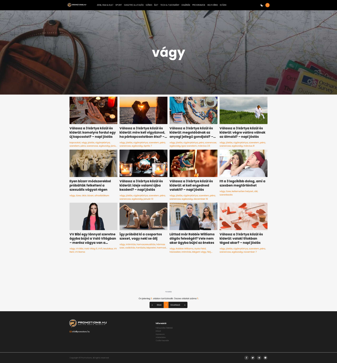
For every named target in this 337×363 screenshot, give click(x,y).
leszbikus (108, 248)
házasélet (175, 251)
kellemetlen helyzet (242, 191)
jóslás (91, 142)
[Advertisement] (168, 274)
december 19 (201, 198)
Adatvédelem (161, 337)
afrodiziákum (102, 195)
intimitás (131, 244)
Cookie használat (162, 340)
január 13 (148, 198)
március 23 (204, 145)
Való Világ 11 (90, 248)
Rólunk (158, 331)
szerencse (92, 145)
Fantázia (141, 247)
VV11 (100, 248)
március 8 (249, 145)
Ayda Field (200, 248)
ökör (84, 195)
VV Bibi (79, 248)
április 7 (147, 145)
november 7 (250, 251)
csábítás (130, 247)
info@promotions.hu (81, 331)
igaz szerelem (189, 145)
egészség (104, 145)
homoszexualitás (146, 244)
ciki (255, 191)
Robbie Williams (184, 248)
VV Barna (80, 251)
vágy (84, 142)
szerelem (75, 145)
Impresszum (160, 334)
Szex (78, 195)
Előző (159, 305)
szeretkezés (226, 194)
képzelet (151, 247)
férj (209, 251)
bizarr (90, 195)
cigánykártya (102, 142)
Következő (175, 305)
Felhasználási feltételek (164, 328)
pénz (83, 145)
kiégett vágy (199, 251)
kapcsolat (75, 142)
